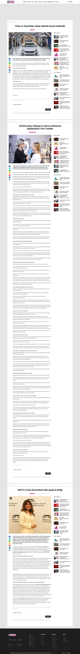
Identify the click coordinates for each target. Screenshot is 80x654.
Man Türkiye (15, 74)
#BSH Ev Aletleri (45, 99)
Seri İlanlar (54, 645)
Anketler (64, 638)
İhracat (14, 68)
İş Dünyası (40, 1)
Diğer (58, 1)
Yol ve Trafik (54, 638)
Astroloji (64, 641)
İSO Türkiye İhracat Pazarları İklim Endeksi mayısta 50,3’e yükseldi (65, 102)
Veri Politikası (10, 646)
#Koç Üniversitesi (16, 608)
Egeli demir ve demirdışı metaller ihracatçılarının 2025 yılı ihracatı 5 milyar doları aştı (65, 107)
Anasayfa (9, 21)
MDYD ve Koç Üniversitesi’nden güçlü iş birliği (64, 68)
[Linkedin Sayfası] (16, 639)
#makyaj (24, 465)
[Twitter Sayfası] (10, 639)
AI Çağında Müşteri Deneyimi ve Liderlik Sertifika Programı (23, 574)
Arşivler (32, 641)
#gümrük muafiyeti (23, 99)
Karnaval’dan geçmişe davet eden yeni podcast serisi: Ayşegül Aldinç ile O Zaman (64, 63)
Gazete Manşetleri (55, 647)
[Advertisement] (40, 12)
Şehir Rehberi (54, 646)
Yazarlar (32, 639)
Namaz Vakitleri (54, 639)
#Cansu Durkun (15, 465)
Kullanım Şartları (19, 643)
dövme (20, 172)
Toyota (14, 70)
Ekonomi (29, 1)
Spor (55, 1)
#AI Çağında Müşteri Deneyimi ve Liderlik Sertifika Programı (41, 607)
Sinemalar (54, 644)
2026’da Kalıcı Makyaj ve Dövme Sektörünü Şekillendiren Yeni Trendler (64, 59)
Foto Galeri (33, 635)
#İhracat (14, 99)
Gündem (24, 1)
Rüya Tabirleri (65, 640)
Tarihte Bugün (54, 642)
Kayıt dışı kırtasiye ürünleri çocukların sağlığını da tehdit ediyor (65, 76)
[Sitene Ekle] (22, 639)
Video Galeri (33, 637)
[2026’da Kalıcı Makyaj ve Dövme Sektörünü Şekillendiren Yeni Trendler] (30, 148)
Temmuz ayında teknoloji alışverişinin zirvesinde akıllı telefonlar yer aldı (64, 50)
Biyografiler (65, 639)
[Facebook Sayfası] (8, 639)
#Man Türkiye (15, 100)
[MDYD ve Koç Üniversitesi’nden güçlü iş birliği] (30, 514)
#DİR (28, 99)
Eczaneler (53, 640)
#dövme (20, 465)
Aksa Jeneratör (40, 74)
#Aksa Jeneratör (21, 100)
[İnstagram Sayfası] (12, 639)
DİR (35, 63)
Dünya (36, 1)
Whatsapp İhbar (19, 644)
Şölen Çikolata (26, 73)
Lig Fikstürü (54, 641)
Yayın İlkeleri (10, 644)
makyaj (16, 172)
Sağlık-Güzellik (50, 1)
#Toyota (34, 99)
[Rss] (18, 639)
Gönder (48, 109)
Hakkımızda (10, 643)
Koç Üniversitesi (46, 548)
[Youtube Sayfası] (14, 639)
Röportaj (44, 1)
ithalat (22, 65)
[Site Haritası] (20, 639)
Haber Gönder (19, 646)
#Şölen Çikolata (39, 99)
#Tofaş (31, 99)
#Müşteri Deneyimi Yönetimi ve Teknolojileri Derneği (21, 607)
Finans (33, 1)
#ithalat (18, 99)
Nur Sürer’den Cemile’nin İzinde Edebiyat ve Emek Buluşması (64, 36)
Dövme (14, 312)
